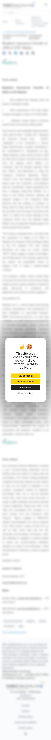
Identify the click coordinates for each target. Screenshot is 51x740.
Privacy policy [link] (25, 393)
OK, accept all (25, 375)
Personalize (25, 387)
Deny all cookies (25, 381)
